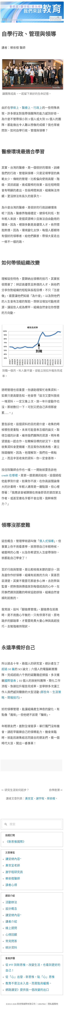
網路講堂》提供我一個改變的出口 (27, 990)
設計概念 (11, 909)
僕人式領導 (46, 541)
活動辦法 (11, 902)
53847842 (42, 1004)
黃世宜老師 (12, 865)
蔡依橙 (51, 798)
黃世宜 (29, 798)
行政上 (37, 108)
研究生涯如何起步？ (15, 790)
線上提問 (11, 928)
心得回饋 (11, 935)
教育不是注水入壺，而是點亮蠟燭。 (28, 983)
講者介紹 (11, 922)
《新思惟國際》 (15, 842)
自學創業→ (55, 790)
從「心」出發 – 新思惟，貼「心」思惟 (30, 977)
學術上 (14, 108)
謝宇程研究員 (14, 872)
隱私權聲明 (53, 1004)
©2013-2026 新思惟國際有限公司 (20, 1004)
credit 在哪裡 (10, 475)
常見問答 (11, 941)
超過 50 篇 (8, 669)
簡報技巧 (13, 697)
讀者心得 (11, 885)
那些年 (45, 692)
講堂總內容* (13, 859)
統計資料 (11, 948)
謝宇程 (40, 798)
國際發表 (10, 680)
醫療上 (26, 108)
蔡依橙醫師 (12, 878)
